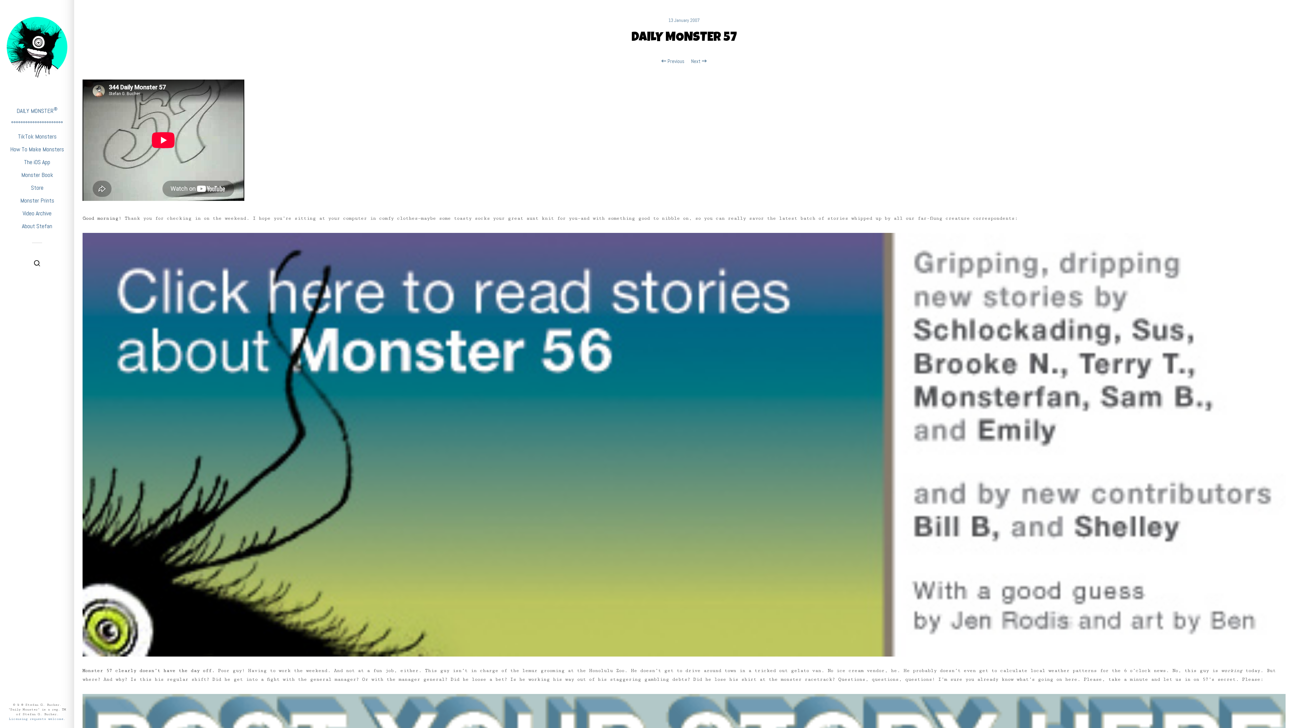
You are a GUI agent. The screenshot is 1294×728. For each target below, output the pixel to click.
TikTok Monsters (37, 136)
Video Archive (37, 213)
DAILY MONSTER (37, 110)
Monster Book (37, 175)
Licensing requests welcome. (37, 719)
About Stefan (37, 226)
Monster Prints (37, 200)
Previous (675, 61)
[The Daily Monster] (37, 47)
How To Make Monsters (37, 149)
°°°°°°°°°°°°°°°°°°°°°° (37, 123)
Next (696, 61)
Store (37, 187)
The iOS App (37, 162)
